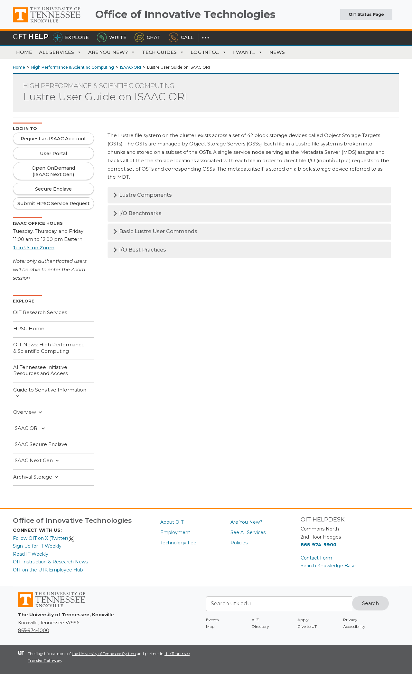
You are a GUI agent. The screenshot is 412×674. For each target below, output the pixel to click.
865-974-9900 (318, 545)
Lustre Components (145, 195)
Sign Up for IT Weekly (37, 546)
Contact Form (316, 558)
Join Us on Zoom (33, 248)
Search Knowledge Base (328, 566)
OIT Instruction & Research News (50, 562)
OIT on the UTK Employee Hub (48, 570)
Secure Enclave (53, 189)
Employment (175, 532)
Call (187, 37)
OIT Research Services (40, 312)
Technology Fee (178, 543)
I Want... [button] (244, 52)
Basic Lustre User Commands (157, 231)
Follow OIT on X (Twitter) (40, 538)
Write (117, 37)
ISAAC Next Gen (33, 460)
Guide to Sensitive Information (49, 390)
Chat (154, 37)
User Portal (53, 153)
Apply (303, 619)
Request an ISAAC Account (53, 139)
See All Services (248, 532)
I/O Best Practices (142, 250)
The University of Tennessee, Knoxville (51, 22)
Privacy (350, 619)
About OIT (171, 522)
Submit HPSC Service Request (53, 203)
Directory (260, 626)
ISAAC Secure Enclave (40, 444)
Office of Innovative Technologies (185, 14)
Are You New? (108, 52)
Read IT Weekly (30, 554)
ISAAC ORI (26, 428)
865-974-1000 (33, 630)
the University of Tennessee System (104, 653)
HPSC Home (28, 329)
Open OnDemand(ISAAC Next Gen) (53, 171)
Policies (239, 543)
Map (210, 626)
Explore (77, 37)
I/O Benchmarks (140, 213)
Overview (24, 412)
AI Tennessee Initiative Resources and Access (40, 370)
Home (24, 52)
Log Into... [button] (205, 52)
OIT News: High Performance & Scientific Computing (49, 348)
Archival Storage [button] (32, 477)
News (277, 52)
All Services (56, 52)
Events (212, 619)
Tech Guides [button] (159, 52)
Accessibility (354, 626)
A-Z (255, 619)
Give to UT (307, 626)
